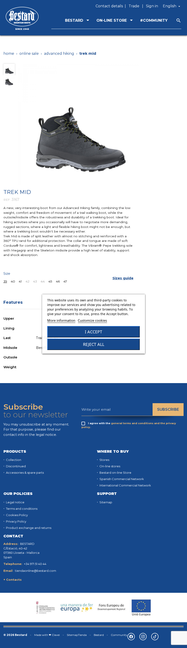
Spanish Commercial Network (121, 479)
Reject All (93, 344)
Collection (13, 460)
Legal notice (14, 502)
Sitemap (105, 502)
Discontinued (15, 466)
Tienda (82, 635)
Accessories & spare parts (24, 472)
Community (119, 635)
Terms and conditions (21, 508)
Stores (104, 460)
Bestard (99, 635)
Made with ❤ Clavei (47, 635)
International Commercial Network (125, 485)
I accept (93, 331)
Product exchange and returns (28, 528)
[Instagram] (143, 636)
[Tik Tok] (154, 636)
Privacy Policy (15, 521)
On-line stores (109, 466)
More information (61, 320)
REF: (6, 199)
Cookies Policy (16, 515)
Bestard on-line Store (115, 472)
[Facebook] (131, 636)
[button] (122, 278)
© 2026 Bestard (15, 635)
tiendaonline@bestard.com (35, 570)
